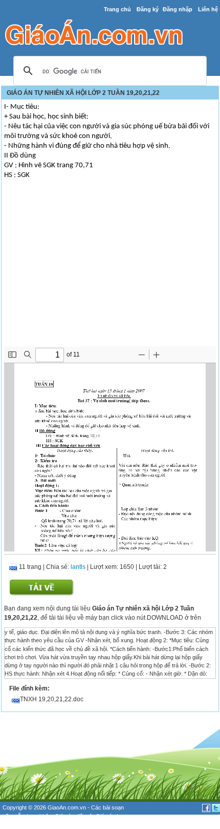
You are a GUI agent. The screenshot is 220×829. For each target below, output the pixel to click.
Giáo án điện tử (74, 816)
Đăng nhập (177, 9)
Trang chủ (117, 9)
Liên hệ (208, 9)
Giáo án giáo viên (24, 824)
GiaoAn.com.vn (67, 807)
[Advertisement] (110, 269)
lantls (78, 566)
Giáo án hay (110, 816)
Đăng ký (148, 9)
